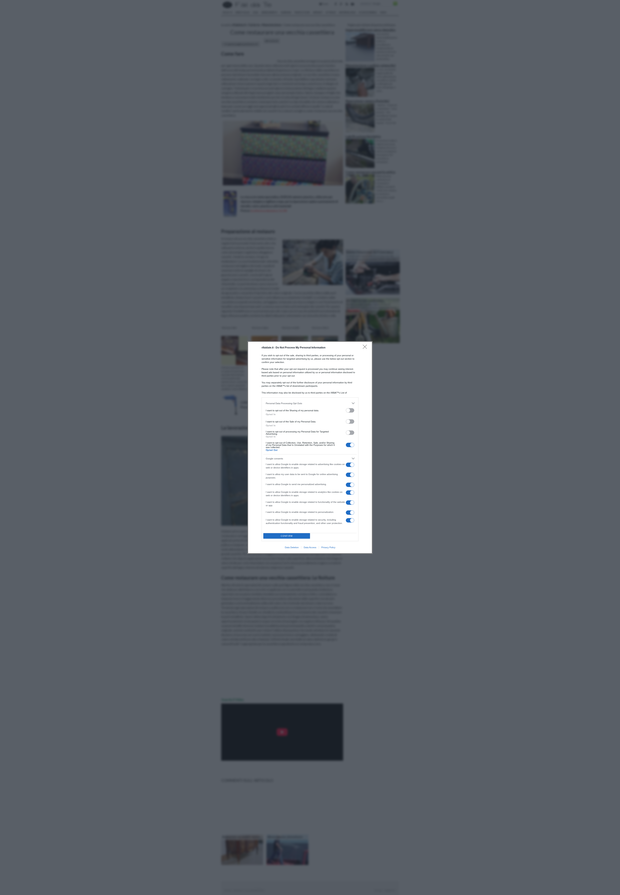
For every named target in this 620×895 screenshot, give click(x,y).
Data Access (310, 547)
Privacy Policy (328, 547)
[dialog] (310, 447)
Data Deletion (292, 547)
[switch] (350, 410)
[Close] (366, 348)
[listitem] (310, 403)
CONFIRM (287, 536)
